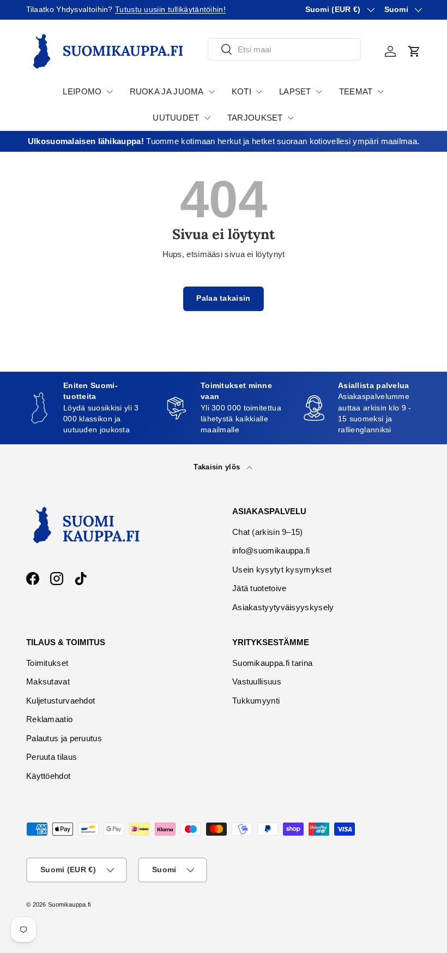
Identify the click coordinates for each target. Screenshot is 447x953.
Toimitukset (47, 663)
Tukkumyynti (256, 700)
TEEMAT (356, 91)
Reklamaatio (49, 719)
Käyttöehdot (48, 776)
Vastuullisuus (256, 681)
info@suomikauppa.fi (271, 550)
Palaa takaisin (223, 298)
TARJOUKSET (255, 117)
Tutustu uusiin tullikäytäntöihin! (170, 9)
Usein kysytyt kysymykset (281, 569)
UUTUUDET (176, 117)
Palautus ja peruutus (64, 738)
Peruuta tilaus (51, 756)
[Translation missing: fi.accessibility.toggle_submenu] (109, 91)
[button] (414, 51)
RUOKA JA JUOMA (167, 91)
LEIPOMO (82, 91)
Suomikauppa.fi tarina (272, 663)
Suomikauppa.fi (69, 904)
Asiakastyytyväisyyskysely (283, 607)
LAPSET (295, 91)
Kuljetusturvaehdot (60, 700)
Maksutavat (48, 681)
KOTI (241, 91)
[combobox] (284, 49)
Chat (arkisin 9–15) (267, 532)
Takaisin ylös (218, 467)
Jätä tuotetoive (259, 588)
